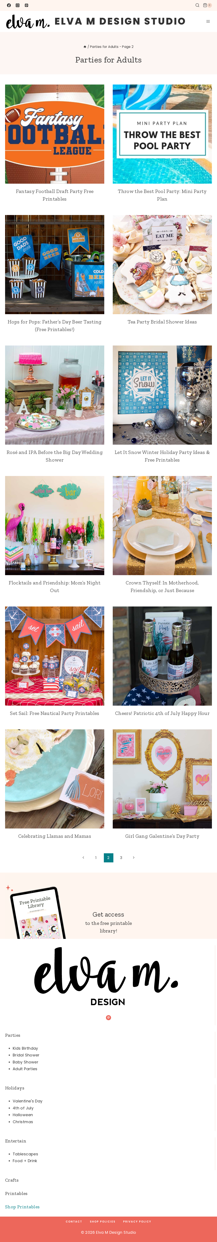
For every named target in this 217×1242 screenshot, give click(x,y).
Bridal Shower (26, 1055)
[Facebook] (9, 5)
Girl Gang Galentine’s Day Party (162, 836)
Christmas (23, 1121)
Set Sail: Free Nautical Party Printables (54, 713)
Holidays (14, 1088)
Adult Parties (25, 1068)
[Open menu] (208, 21)
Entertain (15, 1141)
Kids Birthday (25, 1048)
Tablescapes (25, 1154)
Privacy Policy (137, 1221)
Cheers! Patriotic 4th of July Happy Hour (162, 713)
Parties (12, 1035)
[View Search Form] (197, 5)
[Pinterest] (26, 5)
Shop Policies (102, 1221)
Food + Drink (25, 1160)
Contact (74, 1221)
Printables (16, 1193)
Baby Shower (25, 1062)
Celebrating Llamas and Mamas (54, 836)
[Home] (84, 46)
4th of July (23, 1108)
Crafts (11, 1180)
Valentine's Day (27, 1101)
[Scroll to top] (207, 1225)
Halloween (23, 1114)
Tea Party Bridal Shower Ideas (162, 322)
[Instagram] (17, 5)
